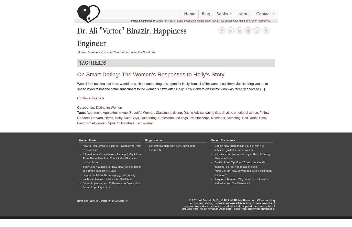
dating (177, 112)
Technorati (154, 150)
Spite (112, 123)
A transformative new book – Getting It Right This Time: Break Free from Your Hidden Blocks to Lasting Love (112, 158)
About (244, 13)
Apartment (94, 112)
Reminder (218, 118)
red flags (181, 118)
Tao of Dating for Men (232, 20)
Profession (166, 118)
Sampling (234, 118)
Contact (263, 13)
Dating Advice (194, 112)
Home (189, 13)
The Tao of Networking (258, 20)
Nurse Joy (220, 170)
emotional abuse (246, 112)
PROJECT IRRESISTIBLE (167, 20)
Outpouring (149, 118)
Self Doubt (249, 118)
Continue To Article (90, 98)
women (148, 123)
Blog (206, 13)
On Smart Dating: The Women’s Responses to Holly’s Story (150, 75)
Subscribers (125, 123)
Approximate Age (115, 112)
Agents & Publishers (118, 201)
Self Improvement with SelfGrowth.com (171, 145)
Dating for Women (109, 107)
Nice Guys (131, 118)
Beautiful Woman (141, 112)
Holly (118, 118)
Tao (138, 123)
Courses (93, 201)
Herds (108, 118)
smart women (96, 123)
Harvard (97, 118)
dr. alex (227, 112)
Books (222, 13)
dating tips (212, 112)
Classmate (163, 112)
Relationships (199, 118)
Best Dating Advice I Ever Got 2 (201, 20)
